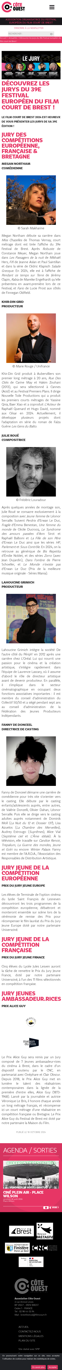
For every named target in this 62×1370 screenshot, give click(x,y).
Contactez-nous (30, 1331)
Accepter (53, 1367)
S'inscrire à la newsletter (28, 28)
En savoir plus (38, 1367)
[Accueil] (13, 11)
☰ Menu (52, 6)
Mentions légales (31, 1336)
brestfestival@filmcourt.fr (34, 1315)
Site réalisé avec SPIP (29, 1349)
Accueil (3, 38)
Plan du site (27, 1340)
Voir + (55, 1208)
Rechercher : (15, 34)
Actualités (13, 38)
